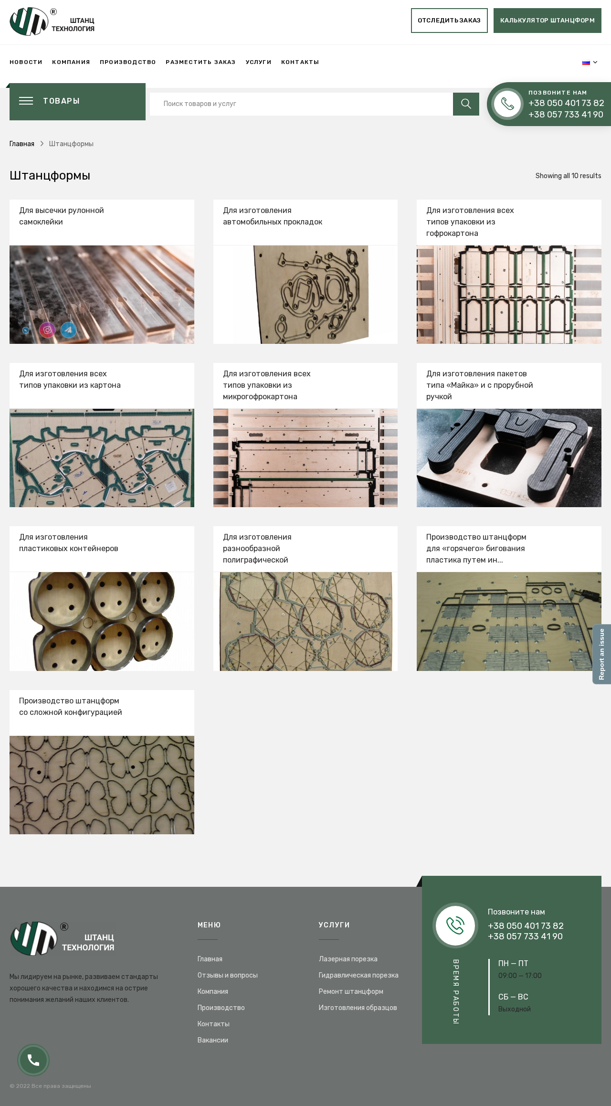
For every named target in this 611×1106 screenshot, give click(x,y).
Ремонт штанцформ (351, 992)
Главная (22, 144)
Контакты (300, 62)
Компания (71, 62)
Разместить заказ (201, 62)
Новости (26, 62)
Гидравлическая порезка (359, 975)
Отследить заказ (449, 20)
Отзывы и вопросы (228, 975)
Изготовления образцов (358, 1008)
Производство (128, 62)
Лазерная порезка (348, 959)
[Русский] (586, 62)
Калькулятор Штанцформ (547, 20)
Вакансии (213, 1040)
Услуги (259, 62)
